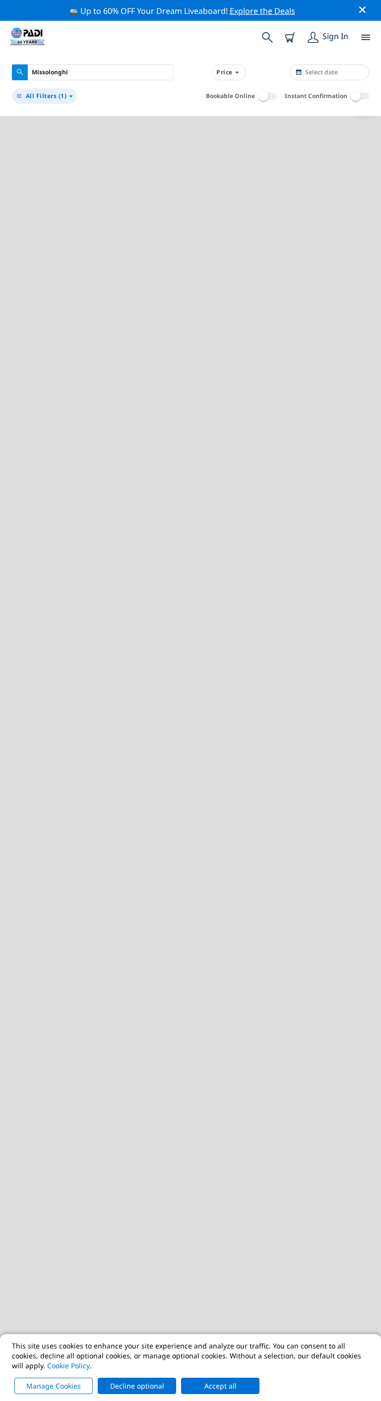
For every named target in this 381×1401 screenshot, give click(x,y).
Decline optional (137, 1386)
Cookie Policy (68, 1365)
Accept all (220, 1386)
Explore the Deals (262, 10)
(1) (46, 96)
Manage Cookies (53, 1386)
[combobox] (92, 72)
